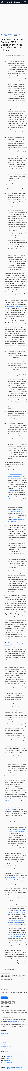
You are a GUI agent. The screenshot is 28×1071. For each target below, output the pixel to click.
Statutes (9, 1056)
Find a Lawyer (4, 1033)
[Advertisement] (14, 19)
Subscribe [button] (4, 998)
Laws (5, 34)
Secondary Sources (6, 1046)
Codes (9, 1052)
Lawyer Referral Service (7, 1014)
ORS (11, 1063)
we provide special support (16, 1021)
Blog (2, 1035)
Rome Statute (10, 1067)
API (2, 1040)
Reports (3, 1044)
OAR (8, 1063)
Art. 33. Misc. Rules (7, 35)
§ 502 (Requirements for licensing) (15, 306)
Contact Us (3, 1042)
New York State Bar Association (11, 1009)
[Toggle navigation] (25, 2)
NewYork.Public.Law (13, 2)
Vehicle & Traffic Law (12, 34)
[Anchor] (13, 57)
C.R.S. (8, 1054)
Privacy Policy (4, 1049)
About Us (3, 1038)
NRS (8, 1058)
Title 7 (19, 34)
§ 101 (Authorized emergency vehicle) (17, 497)
